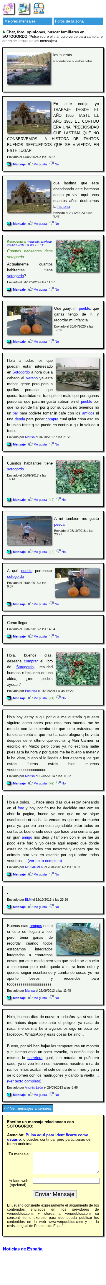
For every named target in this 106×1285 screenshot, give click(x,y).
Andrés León (34, 1087)
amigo (27, 837)
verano (32, 378)
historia (63, 206)
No (56, 164)
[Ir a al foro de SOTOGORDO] (39, 8)
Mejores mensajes (20, 21)
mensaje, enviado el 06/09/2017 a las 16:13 (29, 243)
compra (52, 419)
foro (21, 808)
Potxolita (31, 691)
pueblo (84, 308)
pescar (60, 524)
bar (15, 413)
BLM (28, 899)
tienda (20, 419)
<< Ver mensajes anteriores (27, 1108)
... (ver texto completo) (42, 861)
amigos (88, 413)
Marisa (30, 437)
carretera (34, 1058)
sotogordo (15, 276)
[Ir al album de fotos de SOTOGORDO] (23, 8)
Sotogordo (21, 372)
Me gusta (40, 164)
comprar (31, 661)
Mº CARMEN (34, 867)
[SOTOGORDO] (8, 8)
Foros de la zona (69, 21)
